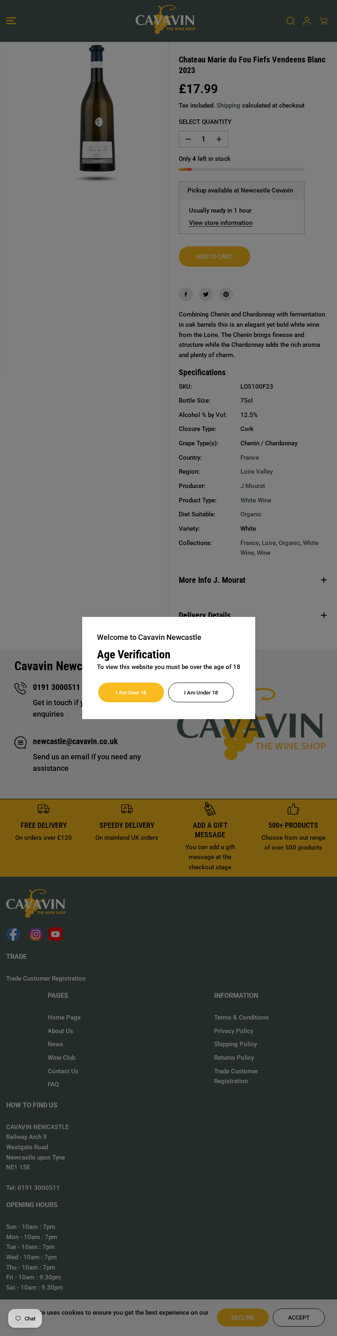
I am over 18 (131, 693)
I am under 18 (201, 693)
